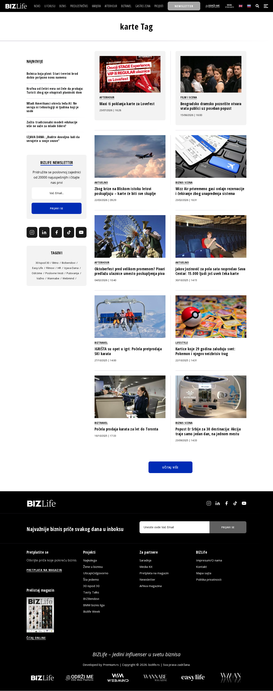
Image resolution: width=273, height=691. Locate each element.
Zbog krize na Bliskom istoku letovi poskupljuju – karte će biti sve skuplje (125, 191)
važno (40, 278)
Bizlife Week (91, 611)
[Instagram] (32, 232)
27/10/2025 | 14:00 (105, 360)
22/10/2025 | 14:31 (186, 360)
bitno (55, 263)
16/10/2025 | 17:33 (105, 435)
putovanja (73, 273)
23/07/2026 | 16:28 (110, 110)
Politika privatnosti (208, 579)
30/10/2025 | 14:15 (186, 280)
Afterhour (107, 97)
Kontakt (201, 567)
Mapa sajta (203, 573)
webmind (68, 278)
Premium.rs (111, 665)
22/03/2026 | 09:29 (105, 200)
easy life (37, 268)
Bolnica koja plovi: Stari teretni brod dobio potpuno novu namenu (52, 76)
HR (59, 268)
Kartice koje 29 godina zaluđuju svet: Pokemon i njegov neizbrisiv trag (205, 351)
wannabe (53, 278)
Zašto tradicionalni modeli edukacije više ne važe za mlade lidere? (52, 124)
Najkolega (90, 560)
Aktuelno (101, 182)
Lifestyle (181, 343)
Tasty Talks (91, 592)
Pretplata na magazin (154, 573)
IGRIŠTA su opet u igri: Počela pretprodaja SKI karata (128, 351)
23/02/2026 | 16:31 (186, 200)
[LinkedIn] (44, 232)
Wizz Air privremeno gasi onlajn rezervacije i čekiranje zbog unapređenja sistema (209, 191)
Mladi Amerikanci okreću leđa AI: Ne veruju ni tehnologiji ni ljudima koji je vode (53, 107)
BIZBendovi (91, 599)
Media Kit (145, 567)
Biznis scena (183, 182)
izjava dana (71, 268)
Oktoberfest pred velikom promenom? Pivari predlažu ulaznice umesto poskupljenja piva (130, 271)
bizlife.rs (154, 665)
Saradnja (145, 560)
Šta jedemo (91, 579)
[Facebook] (56, 232)
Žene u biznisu (93, 567)
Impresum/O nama (209, 560)
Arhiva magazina (150, 586)
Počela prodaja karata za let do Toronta (126, 429)
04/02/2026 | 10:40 (105, 280)
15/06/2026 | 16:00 (191, 115)
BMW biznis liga (94, 605)
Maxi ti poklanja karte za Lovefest (127, 103)
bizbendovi (68, 263)
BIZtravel (101, 343)
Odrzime (37, 273)
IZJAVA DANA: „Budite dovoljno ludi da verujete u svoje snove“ (53, 139)
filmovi (50, 268)
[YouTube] (81, 232)
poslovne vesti (54, 273)
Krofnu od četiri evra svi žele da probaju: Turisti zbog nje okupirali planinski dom (55, 90)
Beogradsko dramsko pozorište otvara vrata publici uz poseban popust (210, 106)
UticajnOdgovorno (95, 573)
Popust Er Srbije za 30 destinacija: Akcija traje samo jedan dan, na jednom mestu (208, 431)
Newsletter (147, 579)
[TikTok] (69, 232)
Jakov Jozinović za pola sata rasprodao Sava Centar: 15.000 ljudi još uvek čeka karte (210, 271)
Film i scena (188, 97)
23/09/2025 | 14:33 (186, 440)
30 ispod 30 (42, 263)
